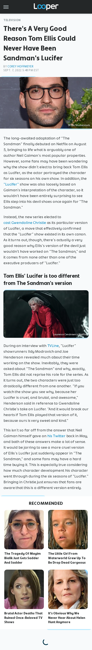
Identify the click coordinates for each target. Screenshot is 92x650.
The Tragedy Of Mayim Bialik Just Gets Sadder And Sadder (22, 558)
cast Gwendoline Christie (24, 222)
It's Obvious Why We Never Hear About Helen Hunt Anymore (66, 617)
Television (12, 20)
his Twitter (56, 435)
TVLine (53, 345)
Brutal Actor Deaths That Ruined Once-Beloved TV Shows (23, 617)
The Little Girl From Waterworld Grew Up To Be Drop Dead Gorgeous (67, 558)
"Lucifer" (11, 184)
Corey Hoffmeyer (20, 66)
